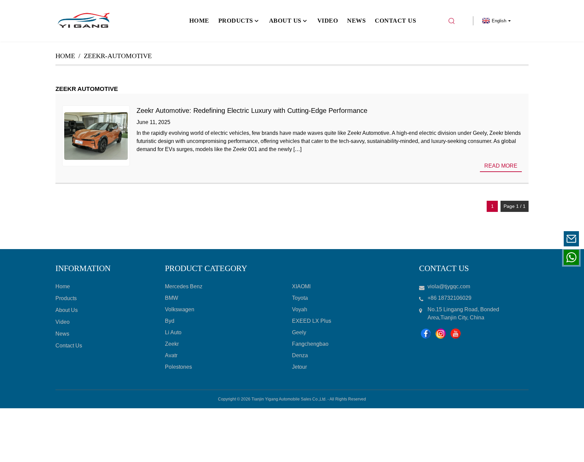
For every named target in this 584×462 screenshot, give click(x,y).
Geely (299, 332)
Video (62, 322)
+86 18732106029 (529, 257)
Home (65, 55)
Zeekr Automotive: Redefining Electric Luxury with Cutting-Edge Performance (252, 110)
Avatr (171, 355)
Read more (500, 166)
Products (66, 298)
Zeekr (172, 344)
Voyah (299, 309)
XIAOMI (301, 286)
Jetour (299, 367)
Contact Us (68, 345)
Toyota (300, 298)
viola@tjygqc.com (529, 238)
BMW (171, 298)
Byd (169, 321)
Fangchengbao (310, 344)
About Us (66, 310)
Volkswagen (179, 309)
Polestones (178, 367)
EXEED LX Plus (311, 321)
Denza (300, 355)
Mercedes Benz (183, 286)
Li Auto (173, 332)
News (62, 334)
